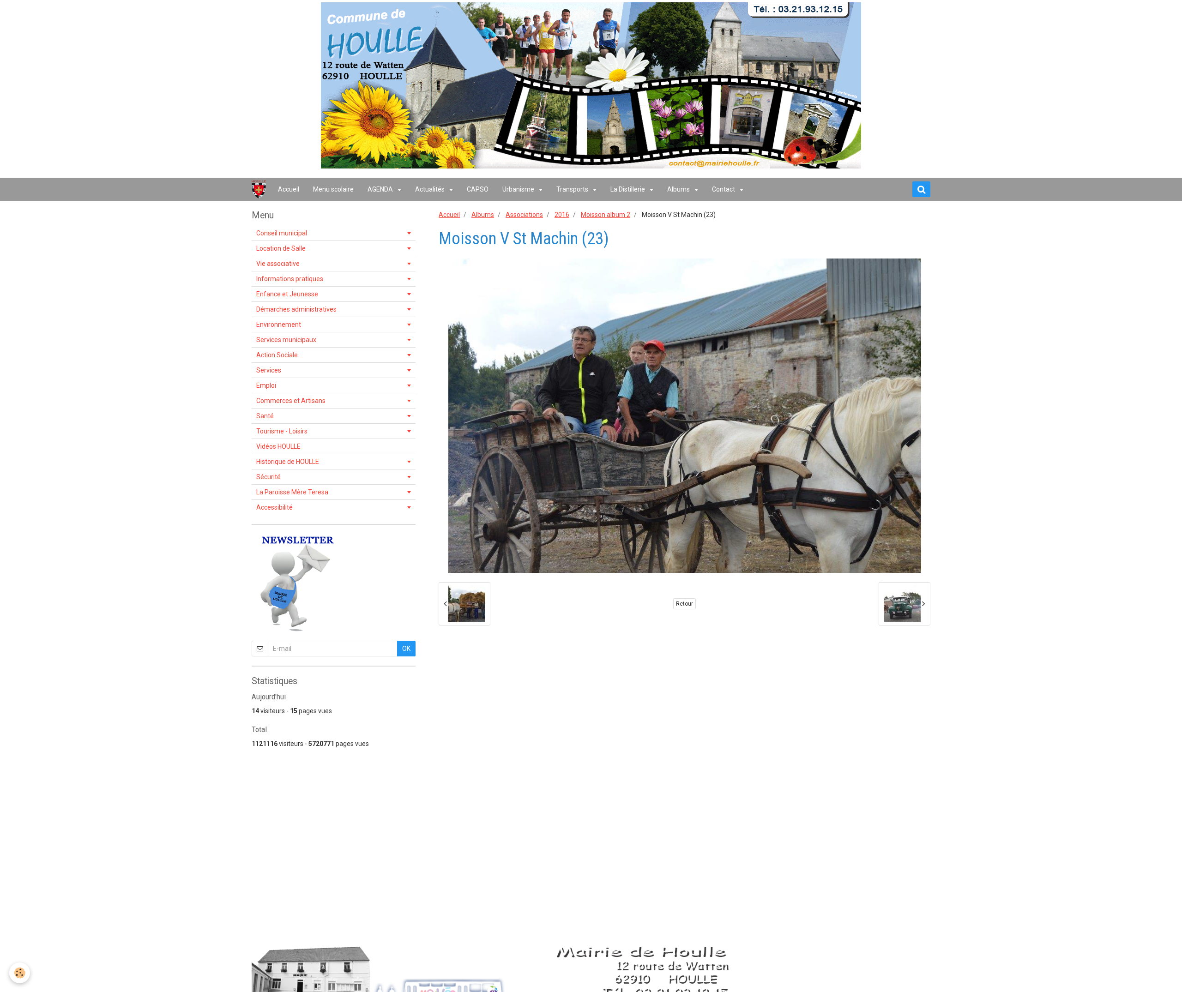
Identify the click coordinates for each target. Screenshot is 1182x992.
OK (406, 648)
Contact (724, 189)
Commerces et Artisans (291, 400)
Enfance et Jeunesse (287, 294)
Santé (265, 416)
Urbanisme (519, 189)
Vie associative (278, 263)
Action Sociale (277, 355)
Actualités (430, 189)
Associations (524, 214)
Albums (679, 189)
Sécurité (268, 477)
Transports (573, 189)
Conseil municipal (281, 233)
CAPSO (477, 189)
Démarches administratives (296, 309)
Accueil (288, 189)
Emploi (266, 385)
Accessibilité (274, 507)
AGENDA (381, 189)
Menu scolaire (333, 189)
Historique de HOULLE (287, 461)
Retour (684, 604)
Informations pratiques (289, 279)
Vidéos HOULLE (278, 446)
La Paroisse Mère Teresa (292, 492)
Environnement (278, 324)
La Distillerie (628, 189)
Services (268, 370)
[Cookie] (19, 972)
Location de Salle (281, 248)
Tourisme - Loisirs (282, 431)
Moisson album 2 (605, 214)
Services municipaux (286, 339)
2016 (562, 214)
